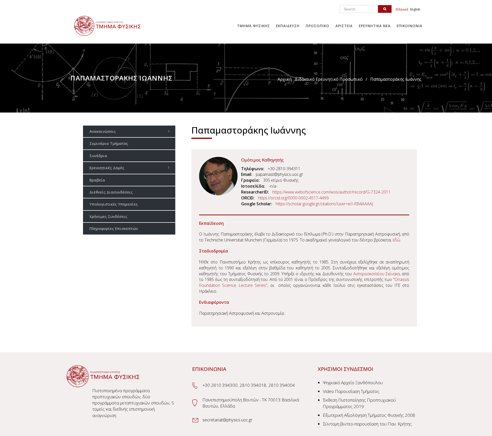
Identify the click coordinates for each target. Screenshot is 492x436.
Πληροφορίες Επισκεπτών (113, 228)
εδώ (396, 240)
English (415, 9)
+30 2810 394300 (220, 385)
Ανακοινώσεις (102, 131)
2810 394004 (281, 385)
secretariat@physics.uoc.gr (227, 420)
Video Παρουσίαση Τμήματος (351, 391)
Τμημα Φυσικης (253, 26)
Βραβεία (97, 179)
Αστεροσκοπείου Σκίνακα (376, 274)
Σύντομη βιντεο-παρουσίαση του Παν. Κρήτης (367, 424)
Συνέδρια (98, 155)
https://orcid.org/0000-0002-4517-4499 (293, 198)
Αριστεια (344, 26)
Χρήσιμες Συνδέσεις (108, 216)
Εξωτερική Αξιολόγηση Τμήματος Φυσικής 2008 (369, 415)
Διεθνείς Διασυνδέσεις (111, 192)
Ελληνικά (402, 9)
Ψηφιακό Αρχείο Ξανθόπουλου (353, 383)
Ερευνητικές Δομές (106, 167)
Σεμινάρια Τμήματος (108, 143)
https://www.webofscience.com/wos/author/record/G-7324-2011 (331, 192)
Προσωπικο (317, 26)
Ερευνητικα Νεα (375, 26)
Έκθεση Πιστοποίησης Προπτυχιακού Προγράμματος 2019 (359, 403)
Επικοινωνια (409, 26)
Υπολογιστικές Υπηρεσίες (113, 204)
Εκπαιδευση (288, 26)
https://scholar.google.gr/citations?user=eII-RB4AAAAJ (324, 204)
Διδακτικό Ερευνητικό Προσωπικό (329, 79)
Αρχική (285, 79)
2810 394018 (253, 385)
